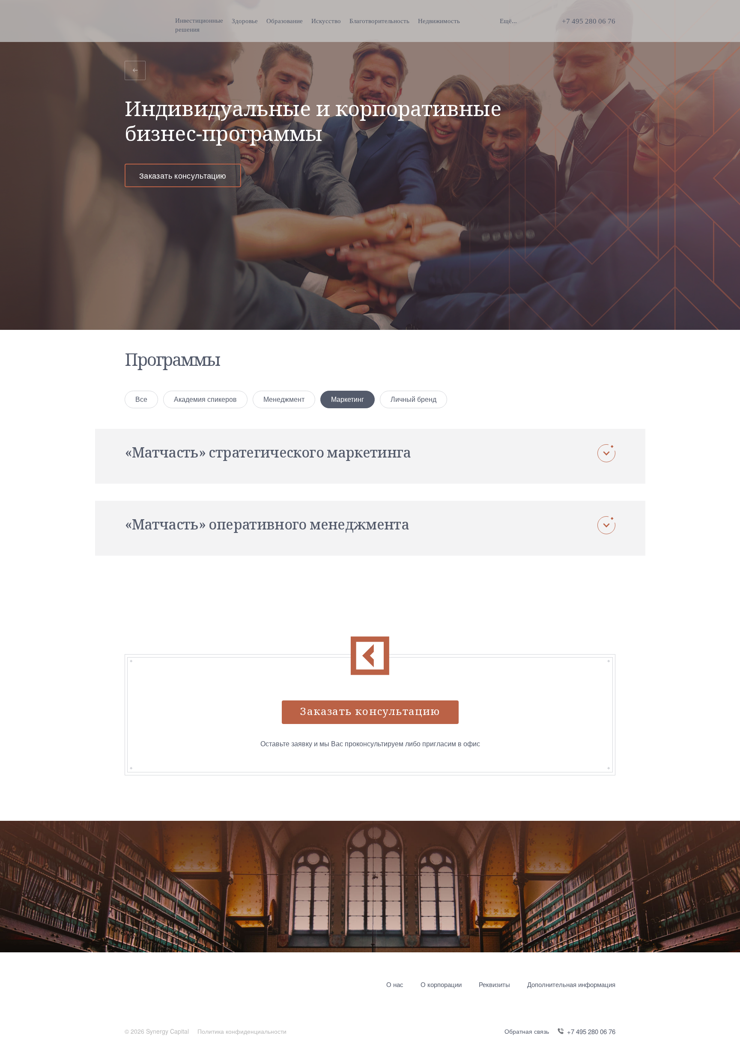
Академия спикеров (205, 399)
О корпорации (441, 984)
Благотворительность (379, 21)
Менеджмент (283, 399)
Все (141, 399)
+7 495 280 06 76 (588, 21)
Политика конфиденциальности (241, 1031)
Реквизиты (494, 984)
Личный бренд (413, 399)
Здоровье (245, 21)
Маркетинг (347, 399)
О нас (394, 984)
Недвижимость (439, 21)
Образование (284, 21)
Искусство (326, 21)
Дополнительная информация (571, 984)
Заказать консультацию (183, 175)
